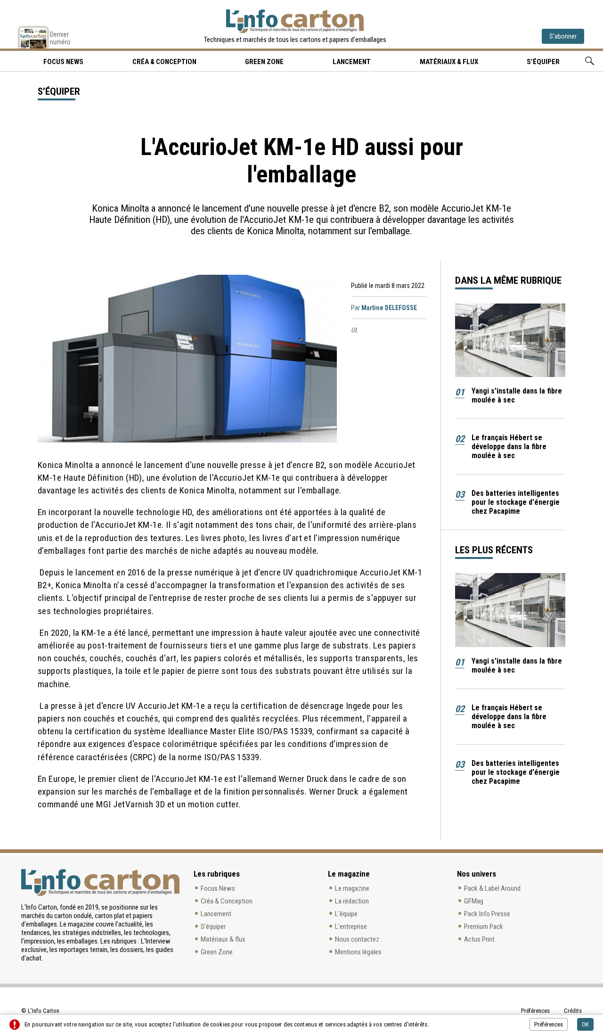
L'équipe (346, 914)
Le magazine (352, 888)
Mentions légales (358, 952)
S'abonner (563, 36)
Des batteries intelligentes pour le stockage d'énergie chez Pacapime (516, 502)
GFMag (473, 901)
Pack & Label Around (492, 888)
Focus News (218, 888)
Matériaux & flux (449, 61)
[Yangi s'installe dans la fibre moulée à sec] (510, 340)
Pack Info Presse (487, 914)
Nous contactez (357, 939)
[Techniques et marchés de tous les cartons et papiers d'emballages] (295, 21)
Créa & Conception (164, 61)
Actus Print (479, 939)
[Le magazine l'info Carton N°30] (33, 38)
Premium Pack (483, 926)
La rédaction (352, 901)
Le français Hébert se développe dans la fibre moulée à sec (509, 446)
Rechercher (589, 61)
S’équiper (543, 61)
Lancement (352, 61)
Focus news (63, 61)
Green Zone (264, 61)
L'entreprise (351, 926)
